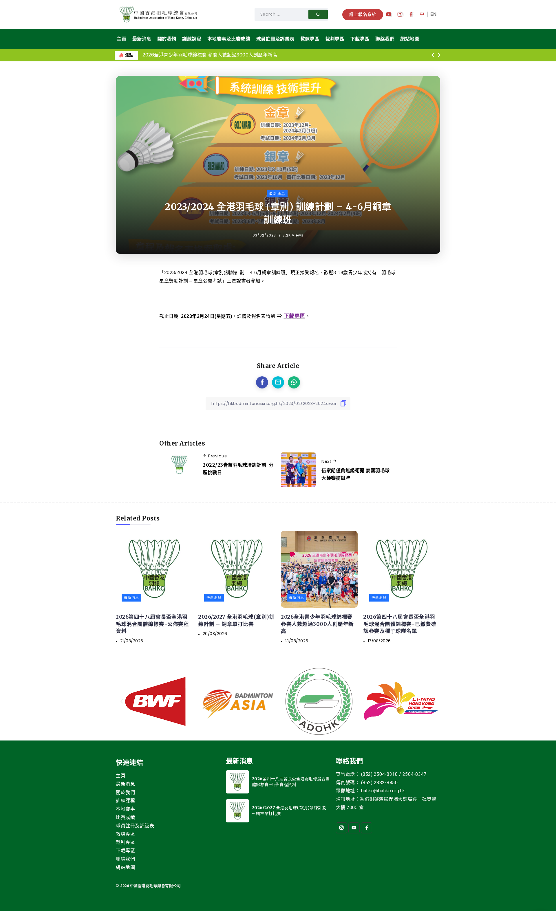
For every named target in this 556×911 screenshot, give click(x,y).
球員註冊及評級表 (135, 825)
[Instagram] (400, 14)
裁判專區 (125, 842)
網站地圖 (125, 867)
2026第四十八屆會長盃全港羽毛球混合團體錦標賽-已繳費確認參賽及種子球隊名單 (399, 624)
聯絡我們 (125, 859)
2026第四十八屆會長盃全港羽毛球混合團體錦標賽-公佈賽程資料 (152, 624)
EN (433, 14)
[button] (432, 55)
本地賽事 (125, 809)
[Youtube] (388, 14)
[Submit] (318, 14)
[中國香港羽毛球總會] (159, 14)
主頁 (120, 775)
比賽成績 (125, 817)
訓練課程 (125, 800)
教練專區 (125, 834)
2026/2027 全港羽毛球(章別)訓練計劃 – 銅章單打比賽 (236, 620)
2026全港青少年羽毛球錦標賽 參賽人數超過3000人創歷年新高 (209, 55)
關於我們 (125, 792)
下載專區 (125, 850)
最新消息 (125, 784)
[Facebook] (411, 14)
